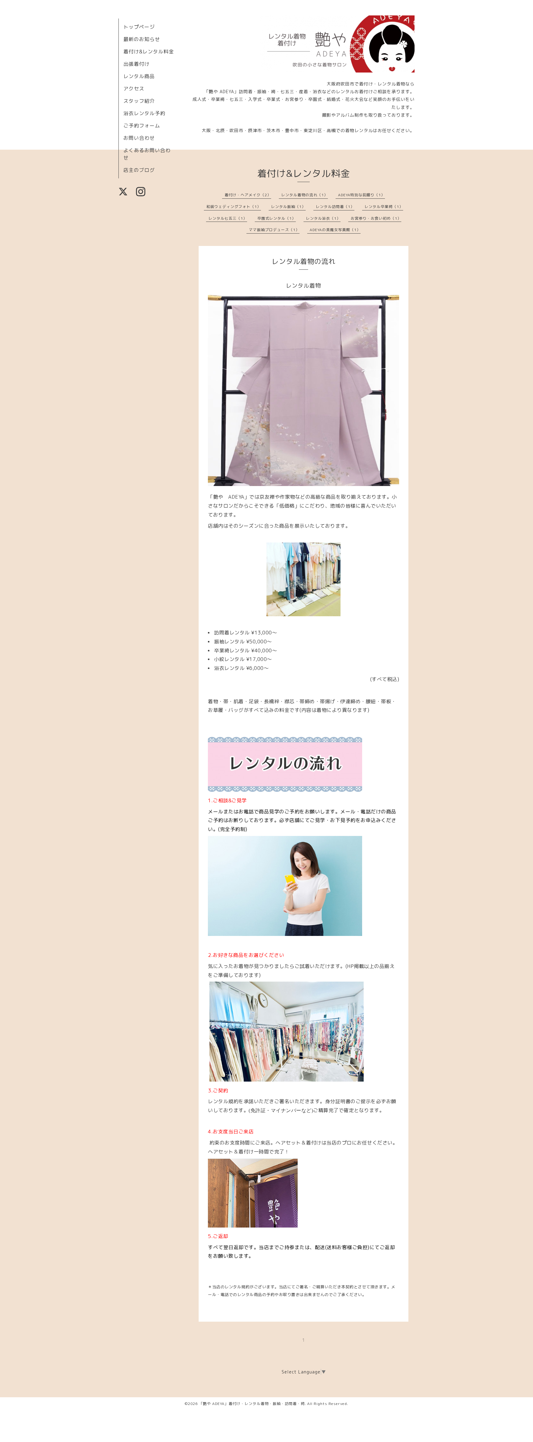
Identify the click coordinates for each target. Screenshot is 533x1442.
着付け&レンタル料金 (148, 51)
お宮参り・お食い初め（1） (376, 218)
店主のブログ (139, 170)
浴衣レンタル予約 (144, 113)
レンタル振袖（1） (288, 206)
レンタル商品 (139, 76)
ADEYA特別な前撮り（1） (361, 194)
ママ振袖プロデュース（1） (274, 229)
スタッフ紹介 (139, 101)
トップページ (139, 26)
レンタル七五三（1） (228, 218)
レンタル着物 (303, 285)
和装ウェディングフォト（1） (233, 206)
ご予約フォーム (141, 125)
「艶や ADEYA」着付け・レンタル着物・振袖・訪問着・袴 (252, 1403)
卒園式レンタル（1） (276, 218)
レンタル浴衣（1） (323, 218)
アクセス (133, 88)
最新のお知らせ (141, 39)
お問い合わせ (139, 138)
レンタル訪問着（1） (335, 206)
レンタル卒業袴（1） (384, 206)
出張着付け (136, 63)
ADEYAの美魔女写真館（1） (335, 229)
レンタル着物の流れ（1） (304, 194)
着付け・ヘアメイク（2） (248, 194)
